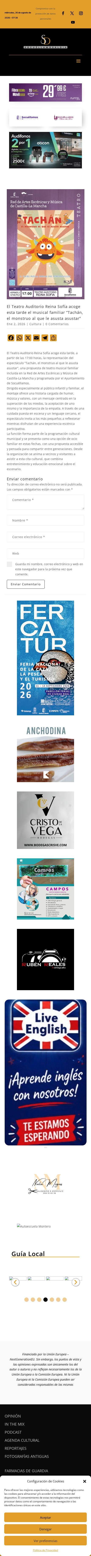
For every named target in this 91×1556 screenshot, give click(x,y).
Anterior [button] (15, 1282)
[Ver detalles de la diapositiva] (36, 1282)
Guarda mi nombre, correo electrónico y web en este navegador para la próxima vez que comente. (49, 569)
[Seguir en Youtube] (72, 22)
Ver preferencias (45, 1541)
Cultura (35, 324)
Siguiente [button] (76, 1282)
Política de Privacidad (45, 1550)
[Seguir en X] (72, 13)
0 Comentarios (57, 324)
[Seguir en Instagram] (80, 13)
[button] (85, 1481)
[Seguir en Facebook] (63, 13)
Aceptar (45, 1517)
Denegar (45, 1529)
